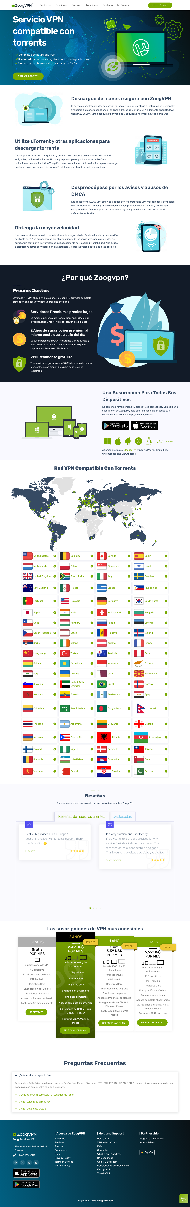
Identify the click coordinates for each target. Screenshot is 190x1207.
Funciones (61, 5)
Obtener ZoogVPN (28, 76)
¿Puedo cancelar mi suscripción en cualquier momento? (46, 1094)
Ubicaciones (91, 5)
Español (148, 1152)
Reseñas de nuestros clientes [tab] (81, 816)
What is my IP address (109, 1154)
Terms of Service (64, 1161)
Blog (57, 1154)
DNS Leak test (105, 1157)
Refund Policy (62, 1165)
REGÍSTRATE (36, 1012)
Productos (45, 5)
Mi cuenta (123, 5)
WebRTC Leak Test (107, 1161)
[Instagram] (29, 1162)
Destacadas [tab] (122, 816)
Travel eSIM (103, 1173)
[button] (90, 908)
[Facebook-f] (15, 1162)
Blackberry (130, 450)
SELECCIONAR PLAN (75, 1030)
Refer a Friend (147, 1142)
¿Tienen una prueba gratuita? (33, 1108)
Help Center (103, 1138)
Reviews (59, 1142)
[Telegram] (36, 1162)
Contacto (108, 5)
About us (60, 1138)
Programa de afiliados (152, 1138)
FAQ (99, 1146)
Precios (76, 5)
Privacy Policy (63, 1157)
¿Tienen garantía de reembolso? (34, 1101)
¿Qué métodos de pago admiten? (35, 1075)
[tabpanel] (95, 867)
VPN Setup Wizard (107, 1142)
